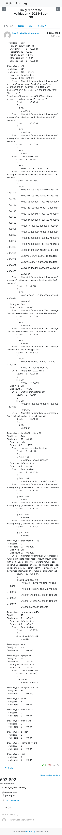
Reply (10, 768)
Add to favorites (12, 800)
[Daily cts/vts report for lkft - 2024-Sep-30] (4, 9)
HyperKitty (30, 831)
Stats (31, 26)
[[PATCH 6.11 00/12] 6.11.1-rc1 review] (58, 9)
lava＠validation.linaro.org (25, 33)
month (41, 26)
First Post (8, 26)
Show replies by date (50, 775)
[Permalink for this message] (58, 765)
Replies (20, 26)
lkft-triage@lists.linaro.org (14, 787)
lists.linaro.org (18, 3)
